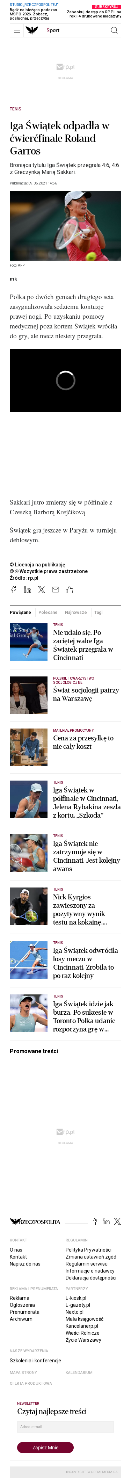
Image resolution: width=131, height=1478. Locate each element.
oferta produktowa (31, 1383)
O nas (16, 1250)
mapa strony (23, 1372)
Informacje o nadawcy (90, 1271)
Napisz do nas (25, 1264)
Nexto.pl (74, 1312)
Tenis (15, 109)
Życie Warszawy (83, 1340)
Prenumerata (24, 1312)
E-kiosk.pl (76, 1298)
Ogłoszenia (22, 1305)
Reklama (19, 1298)
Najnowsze (76, 612)
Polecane (47, 612)
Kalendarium (79, 1372)
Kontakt (18, 1257)
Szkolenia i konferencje (35, 1360)
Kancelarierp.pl (82, 1326)
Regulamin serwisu (87, 1264)
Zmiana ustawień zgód (91, 1257)
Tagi (98, 612)
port (52, 30)
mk (13, 279)
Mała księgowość (84, 1319)
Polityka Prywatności (88, 1250)
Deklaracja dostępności (91, 1278)
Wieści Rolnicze (83, 1333)
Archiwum (21, 1319)
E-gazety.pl (78, 1305)
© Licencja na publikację (38, 564)
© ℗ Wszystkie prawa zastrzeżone (49, 571)
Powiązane (20, 612)
